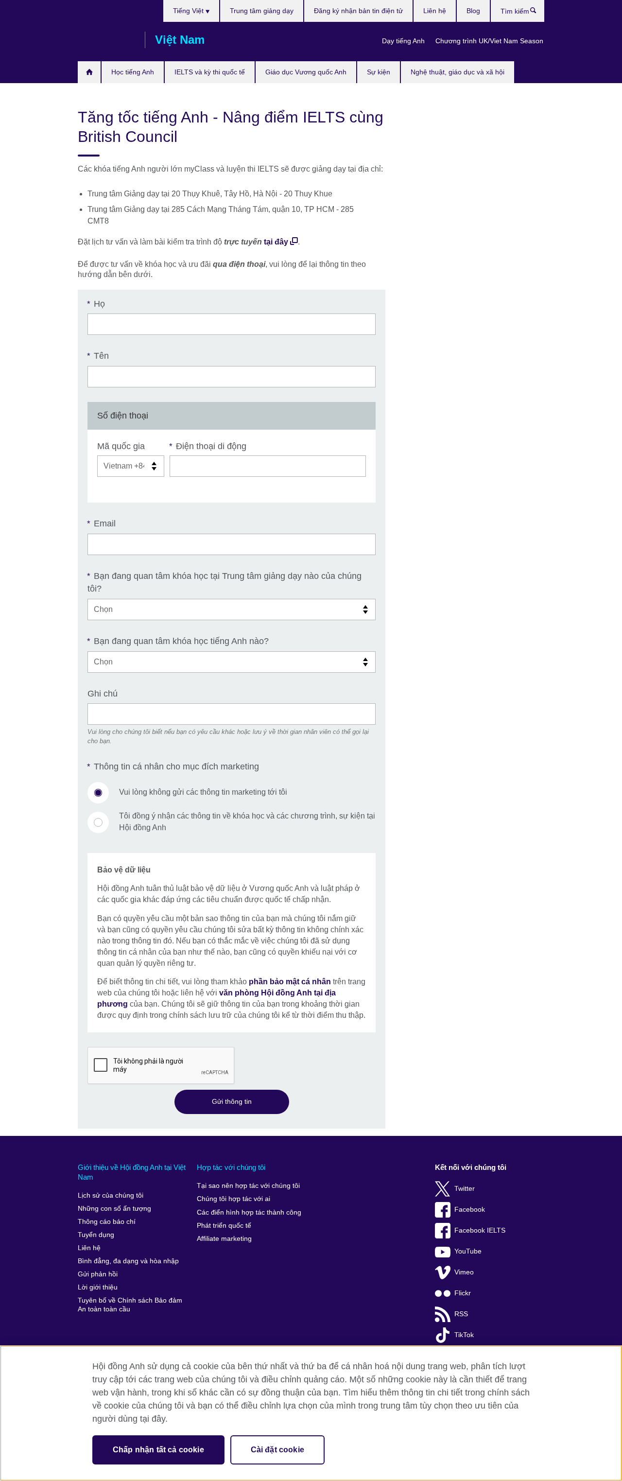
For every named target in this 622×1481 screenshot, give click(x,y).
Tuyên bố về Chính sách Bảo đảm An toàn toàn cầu (130, 1305)
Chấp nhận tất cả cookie (158, 1450)
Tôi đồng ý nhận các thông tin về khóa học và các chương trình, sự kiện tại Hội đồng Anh (247, 822)
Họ (96, 304)
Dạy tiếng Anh (403, 41)
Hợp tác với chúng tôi (231, 1167)
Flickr (462, 1293)
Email (101, 523)
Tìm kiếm (538, 12)
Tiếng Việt (189, 11)
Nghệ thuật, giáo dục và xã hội (457, 72)
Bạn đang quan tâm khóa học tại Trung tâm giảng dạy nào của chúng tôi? (224, 582)
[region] (311, 1413)
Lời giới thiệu (98, 1287)
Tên (98, 356)
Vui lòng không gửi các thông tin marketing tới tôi (203, 792)
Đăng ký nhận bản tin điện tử (358, 11)
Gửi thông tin (232, 1101)
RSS (461, 1314)
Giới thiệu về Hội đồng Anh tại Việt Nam (132, 1172)
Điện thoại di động (208, 446)
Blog (473, 11)
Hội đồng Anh (106, 40)
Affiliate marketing (224, 1238)
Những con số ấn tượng (114, 1208)
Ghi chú (102, 693)
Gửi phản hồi (98, 1274)
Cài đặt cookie (277, 1450)
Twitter (464, 1188)
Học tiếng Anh (132, 72)
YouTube (468, 1251)
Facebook (469, 1209)
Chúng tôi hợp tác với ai (233, 1198)
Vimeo (464, 1272)
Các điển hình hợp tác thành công (249, 1212)
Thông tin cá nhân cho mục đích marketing (173, 766)
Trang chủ (89, 72)
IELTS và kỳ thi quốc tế (209, 72)
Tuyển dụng (96, 1234)
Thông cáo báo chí (107, 1221)
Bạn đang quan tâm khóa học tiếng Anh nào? (178, 641)
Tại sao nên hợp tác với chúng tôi (248, 1185)
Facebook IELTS (479, 1230)
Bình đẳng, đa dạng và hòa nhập (128, 1261)
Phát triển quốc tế (224, 1225)
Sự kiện (378, 72)
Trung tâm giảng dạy (262, 11)
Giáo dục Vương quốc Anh (305, 72)
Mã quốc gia (121, 446)
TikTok (464, 1335)
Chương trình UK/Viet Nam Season (489, 41)
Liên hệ (434, 11)
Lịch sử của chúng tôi (110, 1195)
